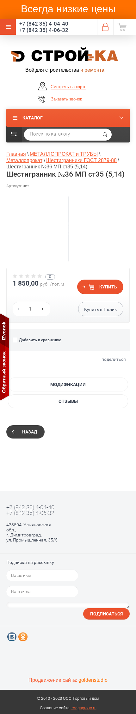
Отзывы (68, 401)
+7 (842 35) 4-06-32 (43, 30)
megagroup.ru (83, 707)
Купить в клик (100, 309)
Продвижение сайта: (68, 680)
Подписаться (106, 613)
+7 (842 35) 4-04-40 (43, 24)
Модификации (68, 384)
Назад (29, 431)
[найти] (105, 135)
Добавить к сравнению (39, 340)
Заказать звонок (66, 99)
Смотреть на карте (68, 86)
